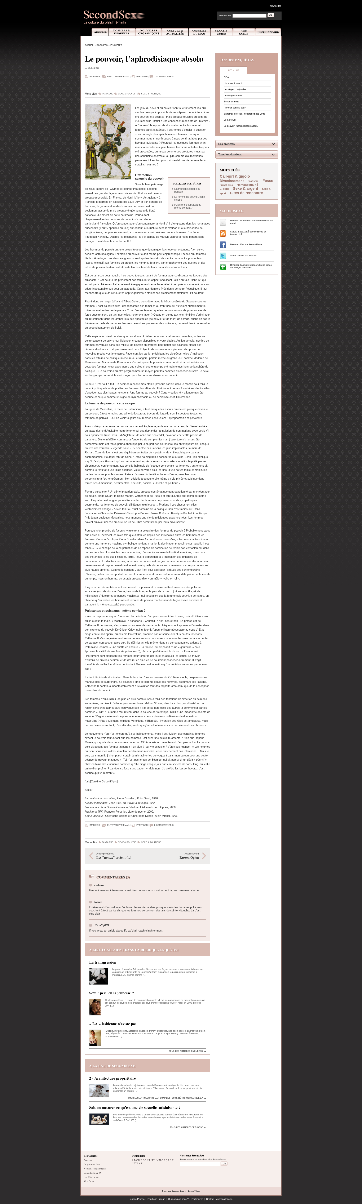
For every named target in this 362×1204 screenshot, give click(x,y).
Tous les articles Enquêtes (186, 1051)
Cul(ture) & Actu (92, 1164)
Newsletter (275, 6)
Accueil (98, 32)
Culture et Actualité (175, 32)
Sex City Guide (222, 32)
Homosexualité (247, 184)
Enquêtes (116, 45)
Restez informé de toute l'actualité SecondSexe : (203, 1159)
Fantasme (107, 94)
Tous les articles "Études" (186, 1127)
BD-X (226, 77)
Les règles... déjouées (235, 89)
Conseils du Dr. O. (92, 1172)
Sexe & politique (151, 94)
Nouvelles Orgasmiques (148, 32)
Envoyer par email (118, 76)
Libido (224, 188)
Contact (210, 1199)
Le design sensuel (233, 95)
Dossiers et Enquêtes (122, 32)
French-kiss (226, 185)
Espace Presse (137, 1199)
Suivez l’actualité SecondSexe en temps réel (248, 232)
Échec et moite (231, 101)
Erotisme (253, 181)
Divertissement (232, 181)
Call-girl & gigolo (235, 176)
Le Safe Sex (230, 120)
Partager (142, 76)
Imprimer (94, 76)
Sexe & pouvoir (127, 94)
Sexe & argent (245, 188)
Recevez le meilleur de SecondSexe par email (251, 221)
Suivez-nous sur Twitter (243, 255)
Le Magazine (90, 1156)
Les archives (226, 144)
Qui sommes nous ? (178, 1199)
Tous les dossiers (229, 154)
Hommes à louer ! (233, 83)
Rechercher (225, 15)
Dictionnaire (268, 32)
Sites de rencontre (246, 193)
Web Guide (244, 32)
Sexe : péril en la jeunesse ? (111, 993)
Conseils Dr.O (200, 32)
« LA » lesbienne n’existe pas (112, 1023)
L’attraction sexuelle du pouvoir (187, 190)
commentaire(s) (164, 76)
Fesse (267, 181)
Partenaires (197, 1199)
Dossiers (102, 45)
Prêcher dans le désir (235, 107)
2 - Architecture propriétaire (112, 1078)
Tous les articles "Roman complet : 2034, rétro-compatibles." (165, 1098)
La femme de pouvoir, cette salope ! (189, 198)
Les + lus (233, 70)
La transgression (102, 962)
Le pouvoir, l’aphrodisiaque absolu (241, 126)
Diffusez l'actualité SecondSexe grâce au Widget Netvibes (251, 266)
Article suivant (189, 856)
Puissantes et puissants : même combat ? (188, 206)
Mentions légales (224, 1199)
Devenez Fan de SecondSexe (246, 244)
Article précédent (113, 856)
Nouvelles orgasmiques (95, 1168)
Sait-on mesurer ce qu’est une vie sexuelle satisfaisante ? (135, 1107)
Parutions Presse (156, 1199)
